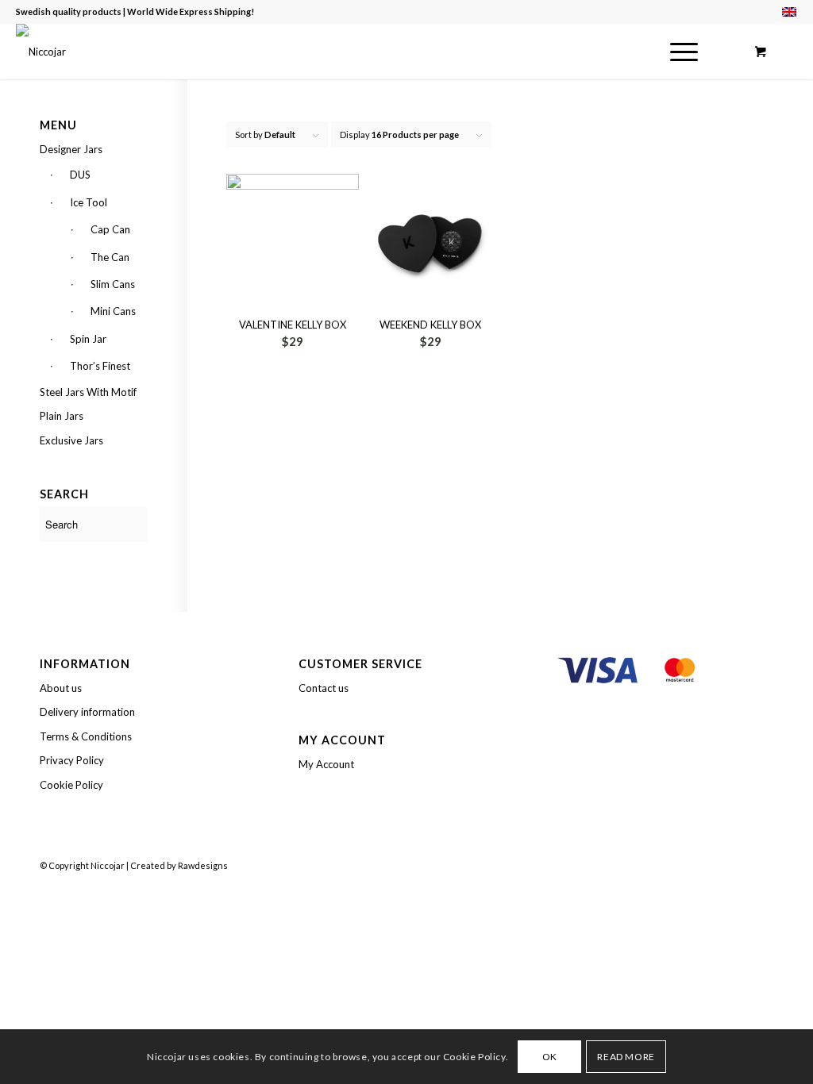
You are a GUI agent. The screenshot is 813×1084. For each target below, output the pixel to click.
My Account (326, 764)
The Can (110, 257)
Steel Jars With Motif (88, 392)
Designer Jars (71, 149)
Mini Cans (113, 311)
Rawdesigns (203, 865)
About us (61, 688)
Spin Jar (88, 339)
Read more (625, 1057)
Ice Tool (88, 202)
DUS (80, 174)
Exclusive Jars (71, 440)
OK (549, 1057)
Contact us (324, 688)
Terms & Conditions (86, 736)
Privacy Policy (72, 760)
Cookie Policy (71, 784)
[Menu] (679, 51)
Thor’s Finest (100, 365)
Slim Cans (113, 284)
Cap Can (110, 229)
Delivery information (87, 711)
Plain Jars (61, 415)
